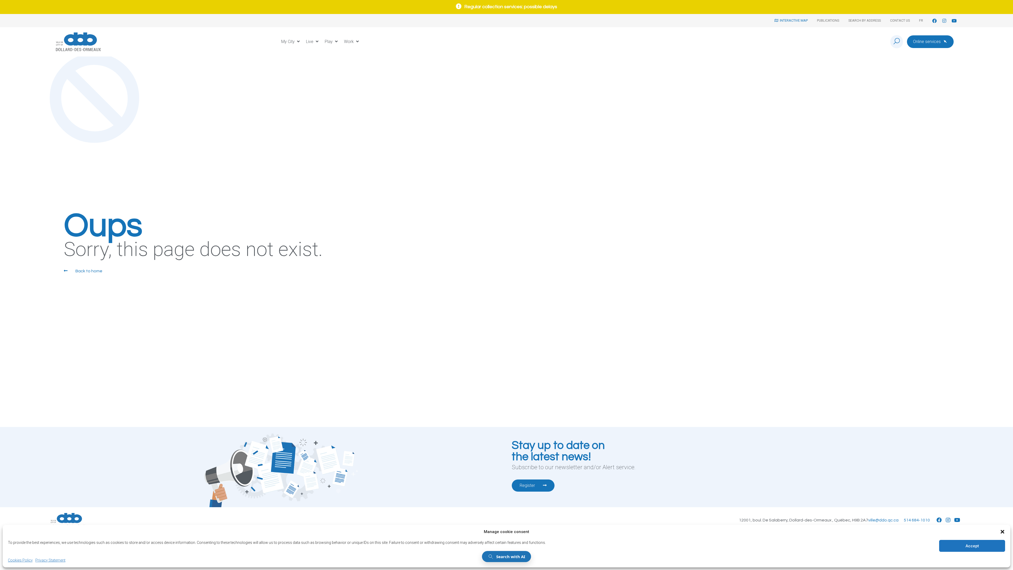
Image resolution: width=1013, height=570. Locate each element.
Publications (828, 20)
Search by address (864, 20)
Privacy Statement (50, 560)
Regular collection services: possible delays (510, 6)
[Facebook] (934, 20)
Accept (972, 546)
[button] (1002, 531)
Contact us (900, 20)
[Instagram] (944, 20)
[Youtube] (954, 20)
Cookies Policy (20, 560)
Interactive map (793, 20)
